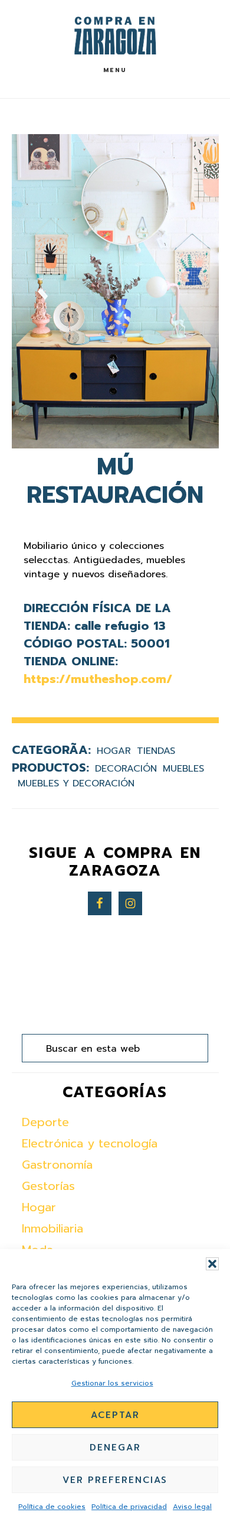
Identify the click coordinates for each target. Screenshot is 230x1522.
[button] (212, 1264)
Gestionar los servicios (112, 1383)
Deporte (45, 1122)
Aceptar (115, 1415)
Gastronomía (57, 1164)
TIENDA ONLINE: (71, 661)
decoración (126, 769)
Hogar (114, 751)
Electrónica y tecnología (89, 1143)
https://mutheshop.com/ (98, 679)
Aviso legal (192, 1506)
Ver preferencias (115, 1480)
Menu (115, 70)
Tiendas (156, 751)
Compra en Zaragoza (115, 36)
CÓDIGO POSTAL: (75, 643)
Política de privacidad (129, 1506)
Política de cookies (52, 1506)
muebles (183, 769)
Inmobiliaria (52, 1228)
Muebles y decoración (76, 783)
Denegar (115, 1447)
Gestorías (48, 1186)
